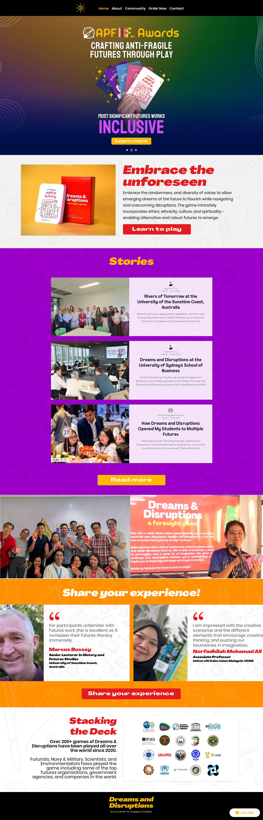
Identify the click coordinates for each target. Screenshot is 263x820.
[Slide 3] (127, 150)
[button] (135, 7)
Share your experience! (131, 594)
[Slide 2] (132, 150)
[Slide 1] (136, 150)
